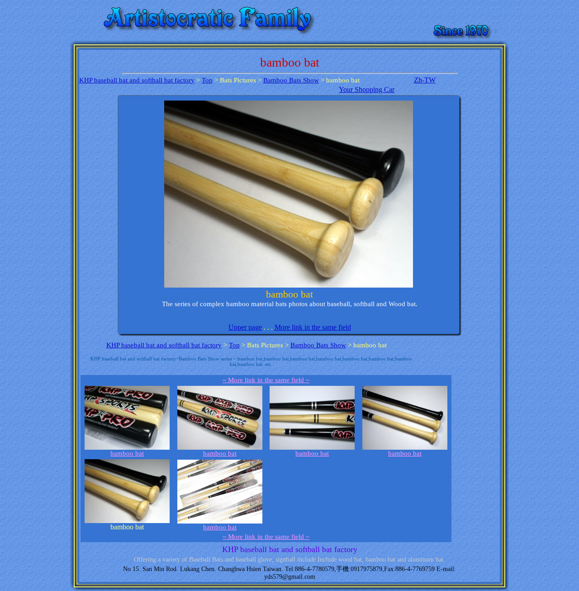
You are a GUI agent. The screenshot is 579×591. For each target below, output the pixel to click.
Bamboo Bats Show (291, 80)
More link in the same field (313, 327)
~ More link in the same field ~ (266, 380)
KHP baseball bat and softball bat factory (137, 80)
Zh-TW (425, 80)
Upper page (245, 327)
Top (207, 80)
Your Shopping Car (366, 89)
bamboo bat (127, 453)
